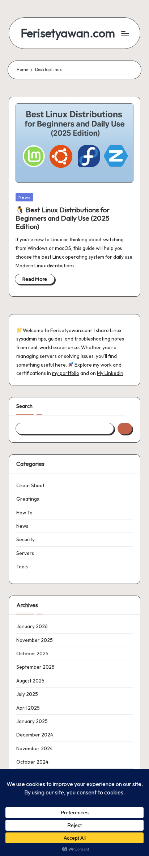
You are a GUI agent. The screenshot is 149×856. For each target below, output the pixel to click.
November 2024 (34, 748)
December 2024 (34, 734)
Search (24, 406)
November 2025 (34, 640)
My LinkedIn (110, 373)
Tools (22, 566)
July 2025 (27, 694)
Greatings (27, 499)
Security (25, 539)
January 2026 (32, 626)
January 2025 (32, 721)
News (24, 197)
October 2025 (32, 653)
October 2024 (32, 762)
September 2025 (35, 667)
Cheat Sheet (30, 485)
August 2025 (30, 680)
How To (24, 512)
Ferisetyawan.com (68, 33)
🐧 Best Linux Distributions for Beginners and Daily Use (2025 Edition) (63, 218)
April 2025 (28, 708)
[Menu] (124, 33)
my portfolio (65, 373)
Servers (25, 553)
